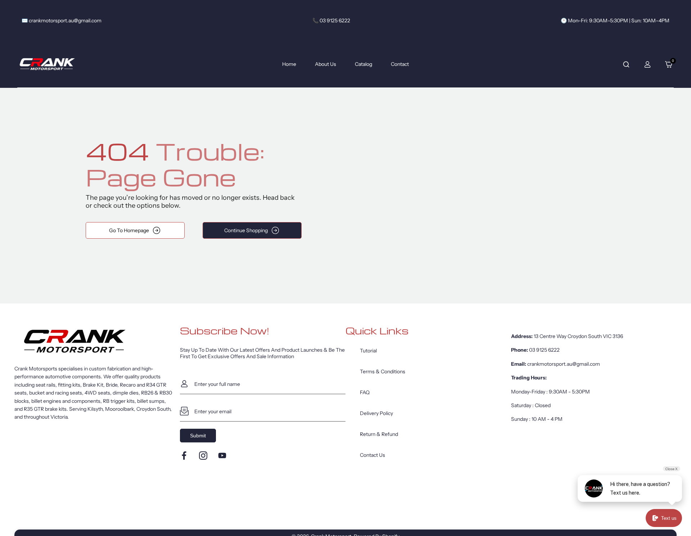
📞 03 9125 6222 (331, 20)
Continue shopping (246, 230)
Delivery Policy (376, 413)
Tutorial (368, 350)
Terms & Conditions (382, 371)
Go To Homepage (129, 230)
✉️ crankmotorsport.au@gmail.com (61, 20)
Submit (198, 435)
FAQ (365, 392)
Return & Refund (379, 434)
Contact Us (372, 455)
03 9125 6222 (544, 350)
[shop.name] (97, 341)
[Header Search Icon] (626, 64)
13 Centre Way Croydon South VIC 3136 (578, 336)
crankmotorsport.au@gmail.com (563, 364)
